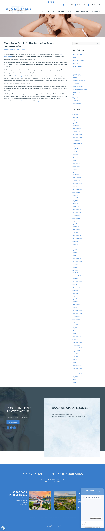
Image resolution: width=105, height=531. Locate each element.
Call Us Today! (13, 422)
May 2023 (75, 201)
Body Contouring (77, 54)
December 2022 (77, 212)
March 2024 (75, 175)
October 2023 (76, 186)
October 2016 (76, 264)
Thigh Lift (75, 98)
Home (31, 517)
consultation (15, 101)
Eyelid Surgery (76, 75)
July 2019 (75, 244)
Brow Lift (75, 72)
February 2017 (76, 258)
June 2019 (75, 247)
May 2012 (75, 376)
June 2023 (75, 198)
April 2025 (75, 157)
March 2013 (75, 362)
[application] (55, 11)
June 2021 (75, 232)
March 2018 (75, 255)
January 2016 (76, 278)
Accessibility (46, 526)
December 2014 (77, 310)
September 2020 (77, 238)
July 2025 (75, 149)
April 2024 (75, 172)
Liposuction (75, 83)
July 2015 (75, 290)
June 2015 (75, 293)
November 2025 (77, 137)
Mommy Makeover (77, 86)
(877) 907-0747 (42, 101)
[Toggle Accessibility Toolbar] (3, 528)
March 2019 (75, 252)
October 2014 (76, 316)
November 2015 (77, 281)
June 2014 (75, 325)
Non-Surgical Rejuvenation (80, 89)
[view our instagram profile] (51, 2)
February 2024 (76, 177)
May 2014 (75, 327)
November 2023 (77, 183)
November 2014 (77, 313)
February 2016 (76, 276)
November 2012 (77, 371)
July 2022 (75, 221)
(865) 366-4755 (25, 101)
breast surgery (19, 76)
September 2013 (77, 348)
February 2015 (76, 304)
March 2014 (75, 333)
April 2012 (75, 379)
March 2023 (75, 206)
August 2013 (76, 351)
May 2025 (75, 154)
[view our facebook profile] (49, 2)
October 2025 (76, 140)
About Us (37, 517)
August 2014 (76, 319)
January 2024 (76, 180)
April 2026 (75, 123)
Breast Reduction (77, 66)
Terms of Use (53, 526)
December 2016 (77, 261)
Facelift (74, 77)
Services (44, 517)
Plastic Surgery (76, 92)
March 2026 (75, 126)
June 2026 (75, 117)
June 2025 (75, 151)
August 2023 (76, 192)
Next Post (63, 109)
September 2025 (77, 143)
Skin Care (75, 95)
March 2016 (75, 273)
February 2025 (76, 163)
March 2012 (75, 382)
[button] (13, 422)
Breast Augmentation (10, 49)
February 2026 (76, 128)
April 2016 (75, 270)
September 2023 (77, 189)
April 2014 (75, 330)
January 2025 (76, 166)
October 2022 (76, 215)
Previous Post (9, 109)
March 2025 (75, 160)
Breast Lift (75, 63)
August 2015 (76, 287)
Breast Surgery (76, 69)
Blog (50, 517)
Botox (74, 57)
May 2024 (75, 169)
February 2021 (76, 235)
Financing (63, 517)
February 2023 (76, 209)
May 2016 (75, 267)
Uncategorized (76, 103)
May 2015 (75, 296)
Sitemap (60, 526)
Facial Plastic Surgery (78, 80)
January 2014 (76, 339)
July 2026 (75, 114)
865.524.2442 (23, 509)
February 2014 (76, 336)
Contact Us (72, 517)
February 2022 (76, 229)
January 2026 (76, 131)
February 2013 (76, 365)
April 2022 (75, 224)
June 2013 (75, 356)
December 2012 (77, 368)
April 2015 (75, 299)
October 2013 (76, 345)
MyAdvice (67, 525)
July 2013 (75, 353)
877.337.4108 (56, 8)
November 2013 (77, 342)
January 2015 (76, 307)
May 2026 (75, 120)
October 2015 (76, 284)
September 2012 (77, 374)
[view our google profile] (54, 2)
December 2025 (77, 134)
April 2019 (75, 250)
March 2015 (75, 301)
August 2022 (76, 218)
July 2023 (75, 195)
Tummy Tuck (76, 100)
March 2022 (75, 226)
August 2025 (76, 146)
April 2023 (75, 203)
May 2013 (75, 359)
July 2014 (75, 322)
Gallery (56, 517)
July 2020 (75, 241)
